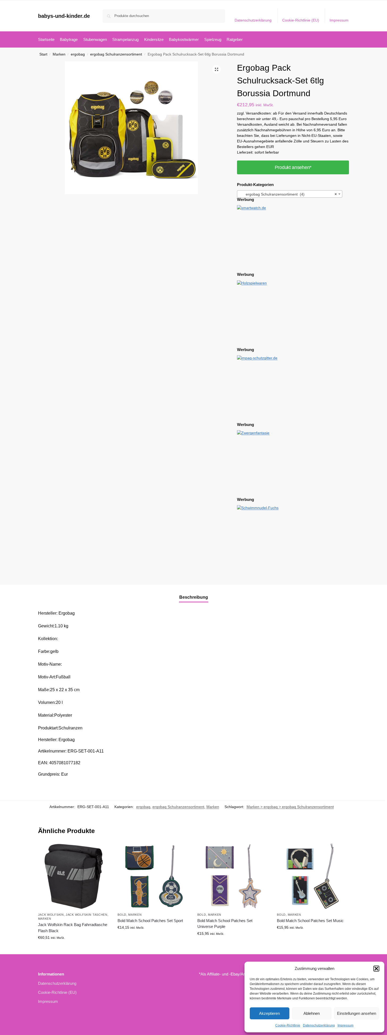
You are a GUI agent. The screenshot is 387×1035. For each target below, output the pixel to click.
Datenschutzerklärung (319, 1025)
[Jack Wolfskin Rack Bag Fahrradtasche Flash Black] (74, 876)
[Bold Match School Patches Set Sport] (153, 876)
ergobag (78, 54)
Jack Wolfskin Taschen (86, 914)
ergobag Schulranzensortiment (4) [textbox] (288, 194)
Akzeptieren (269, 1013)
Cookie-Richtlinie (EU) (300, 20)
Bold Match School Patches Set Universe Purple (224, 923)
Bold (122, 914)
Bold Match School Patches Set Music (310, 920)
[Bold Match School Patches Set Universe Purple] (233, 876)
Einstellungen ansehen (356, 1013)
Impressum (345, 1025)
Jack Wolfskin (51, 914)
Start (43, 54)
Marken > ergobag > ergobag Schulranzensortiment (290, 807)
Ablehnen (311, 1013)
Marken (59, 54)
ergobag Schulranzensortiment (116, 54)
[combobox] (289, 194)
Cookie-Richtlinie (287, 1025)
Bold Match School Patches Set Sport (150, 920)
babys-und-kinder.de (64, 16)
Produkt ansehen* (293, 167)
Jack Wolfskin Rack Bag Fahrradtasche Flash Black (72, 927)
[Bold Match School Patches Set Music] (313, 876)
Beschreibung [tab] (193, 597)
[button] (376, 968)
